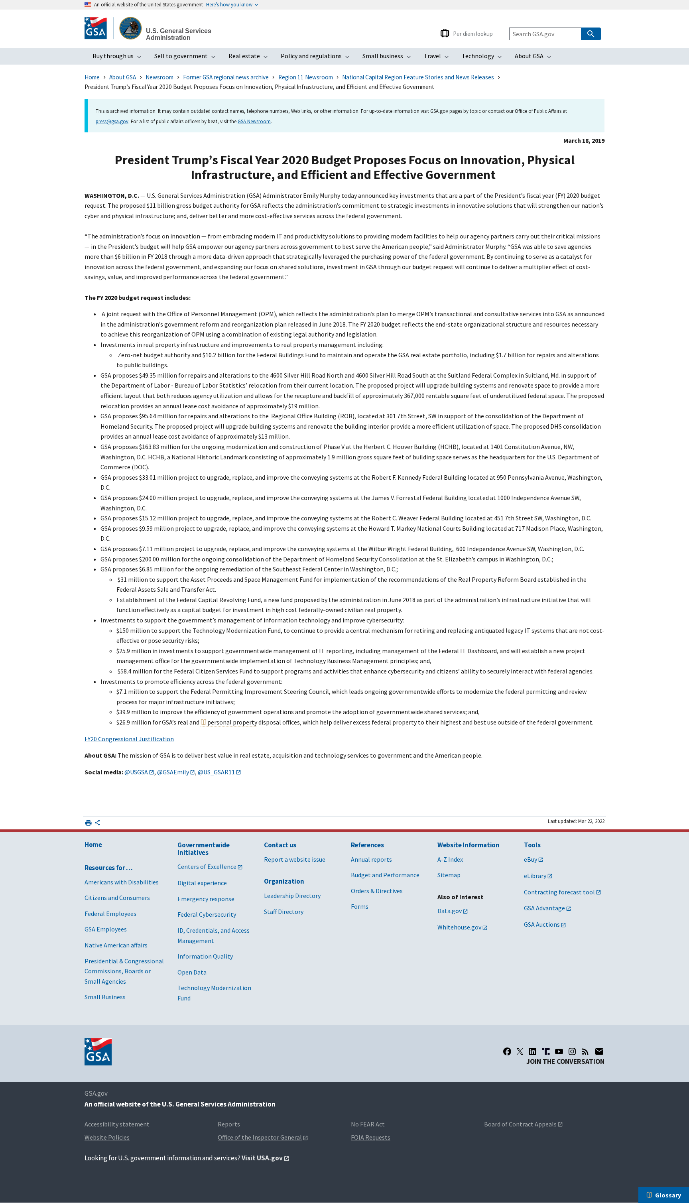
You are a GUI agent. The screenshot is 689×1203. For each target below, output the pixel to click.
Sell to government (187, 58)
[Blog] (585, 1051)
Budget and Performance (385, 875)
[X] (520, 1051)
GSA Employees (106, 929)
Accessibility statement (117, 1124)
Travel (439, 58)
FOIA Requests (370, 1137)
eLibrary (535, 876)
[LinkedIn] (533, 1051)
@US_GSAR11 (216, 772)
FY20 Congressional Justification (129, 739)
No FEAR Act (368, 1124)
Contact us (280, 845)
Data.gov (449, 911)
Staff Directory (283, 912)
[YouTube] (559, 1051)
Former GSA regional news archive (226, 77)
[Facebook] (507, 1051)
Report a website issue (294, 859)
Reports (229, 1124)
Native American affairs (116, 945)
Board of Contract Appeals (520, 1124)
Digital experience (202, 883)
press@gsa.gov (112, 121)
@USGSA (136, 772)
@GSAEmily (173, 772)
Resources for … (109, 867)
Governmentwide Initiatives (203, 849)
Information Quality (205, 956)
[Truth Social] (546, 1051)
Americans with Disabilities (122, 882)
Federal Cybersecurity (206, 914)
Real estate (250, 58)
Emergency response (205, 899)
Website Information (468, 845)
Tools (532, 845)
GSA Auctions (542, 924)
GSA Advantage (544, 908)
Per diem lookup (473, 33)
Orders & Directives (377, 891)
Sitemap (449, 875)
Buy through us (119, 58)
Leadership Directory (292, 896)
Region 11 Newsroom (305, 77)
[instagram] (572, 1051)
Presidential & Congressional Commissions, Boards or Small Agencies (124, 971)
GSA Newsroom (254, 121)
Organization (284, 881)
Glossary (668, 1195)
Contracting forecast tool (559, 892)
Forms (359, 906)
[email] (599, 1051)
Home (92, 77)
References (367, 845)
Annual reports (371, 859)
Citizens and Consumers (117, 898)
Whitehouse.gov (459, 927)
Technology (484, 58)
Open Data (192, 972)
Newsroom (159, 77)
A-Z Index (450, 859)
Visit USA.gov (262, 1158)
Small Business (105, 997)
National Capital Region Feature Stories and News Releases (418, 77)
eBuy (530, 859)
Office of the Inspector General (260, 1137)
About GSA (535, 58)
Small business (389, 58)
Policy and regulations (317, 58)
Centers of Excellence (206, 866)
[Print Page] (88, 823)
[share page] (97, 824)
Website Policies (107, 1137)
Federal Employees (110, 914)
